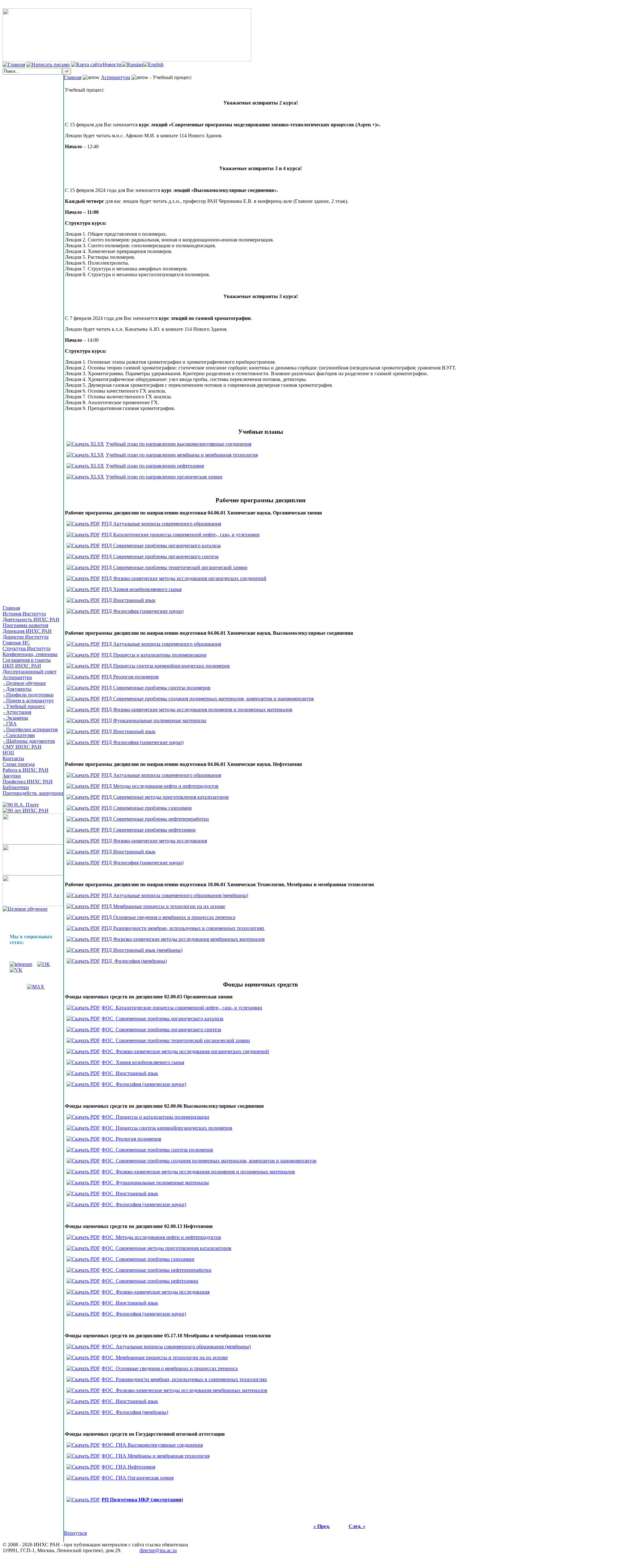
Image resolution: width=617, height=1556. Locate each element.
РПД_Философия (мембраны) (134, 961)
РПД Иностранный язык (129, 600)
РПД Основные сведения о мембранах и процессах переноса (168, 917)
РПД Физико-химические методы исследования (154, 840)
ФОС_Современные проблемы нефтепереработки (156, 1270)
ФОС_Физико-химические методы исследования (156, 1292)
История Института (24, 613)
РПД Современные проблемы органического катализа (161, 545)
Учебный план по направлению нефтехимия (155, 466)
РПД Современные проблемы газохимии (147, 808)
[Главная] (14, 64)
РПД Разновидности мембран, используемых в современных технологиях (183, 928)
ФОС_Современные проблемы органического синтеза (161, 1029)
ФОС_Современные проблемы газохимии (148, 1259)
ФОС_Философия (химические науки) (144, 1084)
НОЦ (8, 752)
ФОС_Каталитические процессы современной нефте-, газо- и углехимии (182, 1007)
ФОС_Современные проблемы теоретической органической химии (176, 1040)
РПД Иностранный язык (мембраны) (142, 950)
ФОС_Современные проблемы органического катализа (162, 1018)
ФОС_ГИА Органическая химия (138, 1477)
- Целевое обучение (24, 683)
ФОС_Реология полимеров (131, 1139)
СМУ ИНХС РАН (22, 747)
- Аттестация (17, 712)
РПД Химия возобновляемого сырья (142, 589)
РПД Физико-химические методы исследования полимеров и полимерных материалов (197, 709)
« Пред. (321, 1526)
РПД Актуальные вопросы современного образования (161, 523)
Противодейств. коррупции (33, 793)
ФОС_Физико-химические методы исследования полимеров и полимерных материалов (198, 1171)
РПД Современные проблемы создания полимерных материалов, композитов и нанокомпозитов (208, 698)
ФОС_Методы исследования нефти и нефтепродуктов (161, 1237)
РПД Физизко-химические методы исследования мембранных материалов (183, 939)
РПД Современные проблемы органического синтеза (160, 556)
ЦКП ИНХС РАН (22, 666)
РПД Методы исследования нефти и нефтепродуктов (160, 786)
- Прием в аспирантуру (28, 700)
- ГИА (10, 723)
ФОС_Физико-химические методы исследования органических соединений (185, 1051)
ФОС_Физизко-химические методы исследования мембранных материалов (184, 1390)
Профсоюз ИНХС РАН (28, 781)
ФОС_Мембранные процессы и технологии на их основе (165, 1357)
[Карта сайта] (86, 64)
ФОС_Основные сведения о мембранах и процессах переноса (170, 1368)
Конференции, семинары (30, 654)
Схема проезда (19, 764)
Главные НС (16, 642)
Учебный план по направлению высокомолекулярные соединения (178, 444)
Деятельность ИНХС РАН (31, 619)
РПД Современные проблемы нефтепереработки (155, 819)
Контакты (13, 758)
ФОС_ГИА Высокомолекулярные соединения (152, 1445)
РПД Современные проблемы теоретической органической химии (174, 567)
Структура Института (26, 648)
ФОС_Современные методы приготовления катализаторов (166, 1248)
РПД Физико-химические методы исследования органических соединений (184, 578)
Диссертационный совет (30, 671)
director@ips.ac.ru (158, 1550)
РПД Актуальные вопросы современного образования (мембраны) (175, 895)
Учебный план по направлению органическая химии (164, 476)
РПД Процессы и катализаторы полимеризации (154, 655)
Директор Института (26, 637)
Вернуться (75, 1533)
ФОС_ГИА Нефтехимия (128, 1467)
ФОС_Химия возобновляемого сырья (143, 1062)
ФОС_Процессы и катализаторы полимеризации (155, 1117)
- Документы (17, 689)
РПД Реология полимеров (130, 676)
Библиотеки (16, 787)
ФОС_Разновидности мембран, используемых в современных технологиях (184, 1379)
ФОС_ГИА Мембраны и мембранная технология (156, 1456)
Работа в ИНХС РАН (26, 770)
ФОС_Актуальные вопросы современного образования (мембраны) (176, 1346)
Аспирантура (17, 677)
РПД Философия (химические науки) (142, 611)
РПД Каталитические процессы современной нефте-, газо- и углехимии (181, 534)
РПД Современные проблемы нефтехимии (149, 830)
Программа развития (25, 625)
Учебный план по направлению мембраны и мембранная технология (182, 455)
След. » (357, 1526)
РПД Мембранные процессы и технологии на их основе (163, 906)
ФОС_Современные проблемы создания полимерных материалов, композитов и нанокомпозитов (209, 1160)
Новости (112, 64)
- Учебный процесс (24, 706)
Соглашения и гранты (27, 660)
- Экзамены (15, 718)
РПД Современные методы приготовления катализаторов (165, 797)
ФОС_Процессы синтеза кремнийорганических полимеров (167, 1128)
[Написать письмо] (48, 64)
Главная (11, 608)
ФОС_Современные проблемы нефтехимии (150, 1281)
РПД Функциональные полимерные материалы (154, 720)
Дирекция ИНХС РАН (27, 631)
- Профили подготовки (28, 694)
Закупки (12, 775)
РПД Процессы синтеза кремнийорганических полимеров (166, 666)
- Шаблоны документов (29, 741)
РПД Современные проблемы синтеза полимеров (156, 687)
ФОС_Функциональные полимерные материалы (155, 1182)
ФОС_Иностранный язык (130, 1073)
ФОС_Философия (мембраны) (135, 1412)
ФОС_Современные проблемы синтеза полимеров (157, 1149)
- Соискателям (19, 735)
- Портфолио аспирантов (30, 729)
